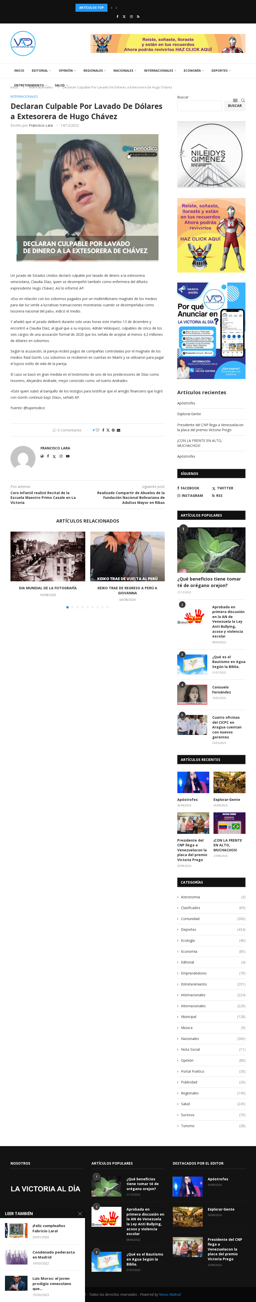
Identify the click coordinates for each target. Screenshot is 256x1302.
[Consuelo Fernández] (192, 695)
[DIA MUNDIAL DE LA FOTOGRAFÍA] (47, 556)
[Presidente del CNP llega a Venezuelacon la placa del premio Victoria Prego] (193, 823)
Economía (192, 70)
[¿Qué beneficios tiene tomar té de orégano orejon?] (211, 550)
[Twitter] (124, 16)
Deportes (220, 70)
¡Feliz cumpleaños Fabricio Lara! (48, 1228)
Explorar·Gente (189, 413)
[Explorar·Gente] (230, 782)
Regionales (93, 70)
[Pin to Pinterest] (113, 430)
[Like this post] (97, 430)
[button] (112, 8)
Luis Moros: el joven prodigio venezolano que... (51, 1283)
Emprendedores (213, 973)
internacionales (213, 994)
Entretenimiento (29, 85)
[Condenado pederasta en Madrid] (16, 1257)
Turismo (213, 1125)
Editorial (40, 70)
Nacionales (123, 70)
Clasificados (213, 907)
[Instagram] (131, 16)
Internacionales (158, 70)
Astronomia (213, 897)
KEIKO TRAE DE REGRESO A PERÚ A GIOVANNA (127, 590)
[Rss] (138, 16)
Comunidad (213, 918)
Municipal (213, 1016)
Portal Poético (213, 1071)
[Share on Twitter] (108, 430)
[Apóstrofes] (193, 782)
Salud (60, 85)
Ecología (213, 940)
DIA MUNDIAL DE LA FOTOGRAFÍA (48, 588)
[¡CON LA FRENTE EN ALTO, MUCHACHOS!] (230, 823)
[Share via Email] (118, 430)
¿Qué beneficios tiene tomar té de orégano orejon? (209, 582)
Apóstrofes (186, 403)
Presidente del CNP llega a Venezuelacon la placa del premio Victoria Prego (210, 427)
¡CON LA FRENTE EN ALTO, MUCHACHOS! (199, 443)
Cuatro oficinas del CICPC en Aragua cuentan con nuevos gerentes (227, 727)
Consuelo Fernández (221, 689)
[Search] (243, 100)
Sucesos (213, 1114)
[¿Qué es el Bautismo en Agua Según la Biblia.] (192, 664)
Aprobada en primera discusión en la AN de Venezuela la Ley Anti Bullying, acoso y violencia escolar (228, 622)
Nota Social (213, 1049)
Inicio (19, 70)
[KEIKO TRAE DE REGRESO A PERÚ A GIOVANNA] (127, 556)
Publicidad (213, 1082)
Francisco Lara (41, 125)
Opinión (66, 70)
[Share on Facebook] (103, 430)
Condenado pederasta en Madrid (53, 1255)
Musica (213, 1027)
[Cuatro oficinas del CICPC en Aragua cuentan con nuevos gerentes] (192, 725)
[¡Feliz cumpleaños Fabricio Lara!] (16, 1230)
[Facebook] (117, 16)
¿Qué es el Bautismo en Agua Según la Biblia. (229, 661)
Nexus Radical (170, 1294)
